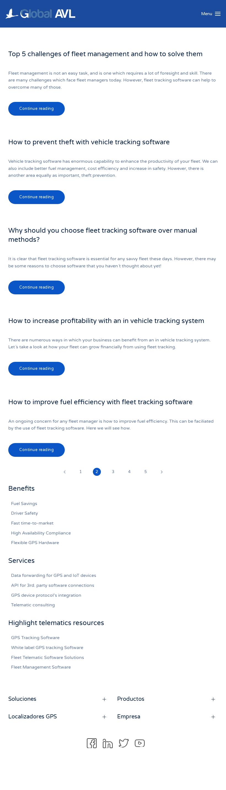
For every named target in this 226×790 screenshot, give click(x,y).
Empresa (128, 716)
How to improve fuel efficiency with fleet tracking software (100, 402)
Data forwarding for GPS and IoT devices (53, 575)
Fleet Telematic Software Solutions (47, 657)
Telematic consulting (33, 605)
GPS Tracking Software (35, 637)
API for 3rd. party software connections (52, 585)
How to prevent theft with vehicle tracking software (89, 142)
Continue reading (36, 108)
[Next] (161, 472)
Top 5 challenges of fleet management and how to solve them (105, 54)
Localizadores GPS (32, 716)
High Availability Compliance (41, 533)
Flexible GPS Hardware (35, 542)
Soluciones (22, 699)
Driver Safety (24, 513)
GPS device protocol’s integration (46, 595)
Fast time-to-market (32, 523)
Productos (130, 699)
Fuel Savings (24, 503)
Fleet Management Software (41, 667)
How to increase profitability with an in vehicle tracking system (106, 321)
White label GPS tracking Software (47, 647)
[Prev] (64, 472)
